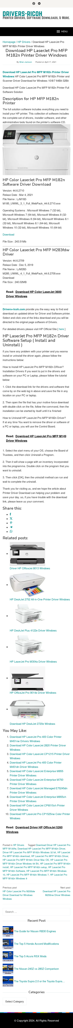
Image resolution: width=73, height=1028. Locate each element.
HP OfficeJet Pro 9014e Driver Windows (33, 692)
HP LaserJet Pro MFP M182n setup (28, 867)
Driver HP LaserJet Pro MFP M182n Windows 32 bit (29, 852)
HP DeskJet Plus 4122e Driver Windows (33, 630)
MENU (64, 31)
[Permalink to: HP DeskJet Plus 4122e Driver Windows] (27, 616)
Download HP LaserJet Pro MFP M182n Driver (41, 848)
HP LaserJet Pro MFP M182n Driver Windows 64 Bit (35, 861)
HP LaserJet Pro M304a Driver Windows (33, 661)
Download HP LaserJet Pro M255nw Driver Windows (56, 891)
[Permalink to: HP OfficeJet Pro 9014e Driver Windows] (27, 678)
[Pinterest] (33, 4)
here (61, 329)
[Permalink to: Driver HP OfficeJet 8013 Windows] (27, 553)
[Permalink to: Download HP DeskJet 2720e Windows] (27, 709)
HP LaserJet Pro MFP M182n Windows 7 (28, 874)
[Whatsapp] (11, 531)
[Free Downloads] (36, 15)
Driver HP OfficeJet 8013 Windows (30, 568)
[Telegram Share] (11, 527)
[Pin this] (11, 523)
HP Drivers (18, 845)
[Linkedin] (39, 4)
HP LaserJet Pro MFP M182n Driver (49, 856)
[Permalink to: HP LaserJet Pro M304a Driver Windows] (27, 647)
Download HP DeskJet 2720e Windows (32, 723)
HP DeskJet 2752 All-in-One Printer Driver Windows (40, 599)
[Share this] (10, 514)
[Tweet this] (11, 519)
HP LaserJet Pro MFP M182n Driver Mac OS (26, 859)
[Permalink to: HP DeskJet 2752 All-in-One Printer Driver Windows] (27, 584)
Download (8, 234)
